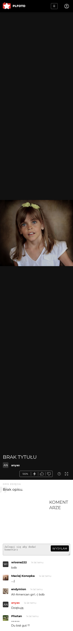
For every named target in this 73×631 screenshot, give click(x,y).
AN (6, 465)
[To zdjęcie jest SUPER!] (34, 474)
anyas (15, 465)
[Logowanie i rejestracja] (66, 6)
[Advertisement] (26, 520)
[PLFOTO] (14, 6)
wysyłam (59, 548)
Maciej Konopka (23, 576)
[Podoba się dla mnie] (41, 474)
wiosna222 (19, 562)
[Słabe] (49, 474)
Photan (16, 616)
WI (6, 564)
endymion (18, 589)
